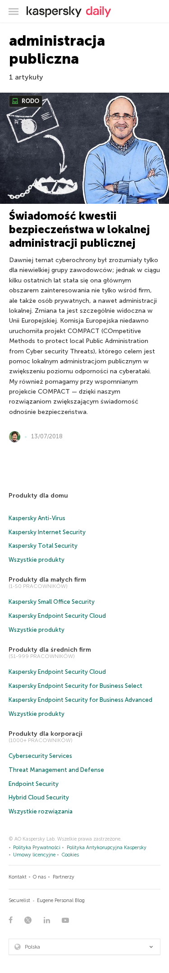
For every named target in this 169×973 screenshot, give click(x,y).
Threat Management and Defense (56, 769)
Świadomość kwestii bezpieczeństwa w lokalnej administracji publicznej (79, 229)
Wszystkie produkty (36, 559)
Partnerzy (63, 877)
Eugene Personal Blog (61, 900)
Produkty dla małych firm (47, 579)
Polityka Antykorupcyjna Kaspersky (106, 848)
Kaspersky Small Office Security (52, 601)
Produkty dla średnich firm (50, 649)
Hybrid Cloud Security (39, 797)
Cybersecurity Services (40, 755)
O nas (39, 877)
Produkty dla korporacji (45, 734)
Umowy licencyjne (34, 855)
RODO (29, 101)
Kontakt (18, 877)
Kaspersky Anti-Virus (37, 518)
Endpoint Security (34, 783)
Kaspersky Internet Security (47, 532)
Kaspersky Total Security (43, 545)
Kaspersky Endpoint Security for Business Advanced (80, 699)
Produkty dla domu (38, 495)
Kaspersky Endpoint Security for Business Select (75, 685)
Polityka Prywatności (36, 848)
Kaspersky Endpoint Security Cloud (57, 615)
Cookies (70, 855)
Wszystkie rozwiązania (41, 811)
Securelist (19, 900)
